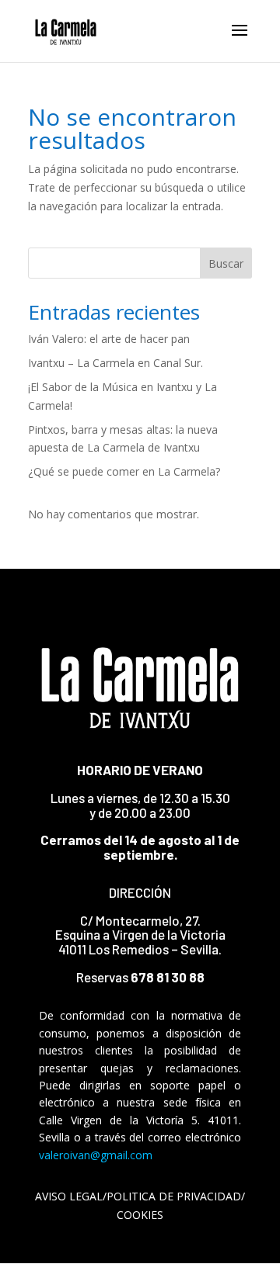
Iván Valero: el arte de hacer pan (109, 338)
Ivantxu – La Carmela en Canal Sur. (115, 362)
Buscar (225, 263)
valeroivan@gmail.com (95, 1155)
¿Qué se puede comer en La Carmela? (124, 471)
